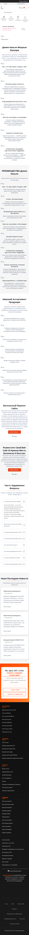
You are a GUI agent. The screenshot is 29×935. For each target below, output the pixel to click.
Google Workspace (6, 775)
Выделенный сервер (7, 752)
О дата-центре (6, 839)
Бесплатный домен (7, 820)
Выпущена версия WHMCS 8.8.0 (13, 640)
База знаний (5, 861)
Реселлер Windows (7, 722)
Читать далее (7, 606)
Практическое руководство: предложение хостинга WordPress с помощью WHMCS (14, 591)
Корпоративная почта (7, 771)
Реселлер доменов (7, 801)
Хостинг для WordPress (8, 716)
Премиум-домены (6, 810)
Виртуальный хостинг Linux (9, 710)
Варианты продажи (7, 858)
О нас (6, 904)
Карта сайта (21, 904)
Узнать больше (14, 469)
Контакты (22, 918)
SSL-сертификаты (6, 778)
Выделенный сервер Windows (9, 755)
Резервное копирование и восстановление (13, 849)
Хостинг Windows (6, 713)
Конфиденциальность (10, 918)
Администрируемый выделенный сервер (12, 758)
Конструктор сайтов (7, 787)
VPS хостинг (5, 742)
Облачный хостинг (7, 732)
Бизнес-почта (5, 768)
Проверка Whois (6, 813)
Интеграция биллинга (7, 855)
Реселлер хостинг (6, 719)
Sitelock (4, 781)
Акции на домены (6, 826)
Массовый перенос (7, 807)
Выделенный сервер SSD (8, 748)
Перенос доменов (6, 832)
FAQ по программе (7, 829)
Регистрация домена (7, 823)
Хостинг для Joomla (7, 728)
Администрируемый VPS (8, 745)
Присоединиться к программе (9, 865)
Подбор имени (5, 817)
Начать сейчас (14, 432)
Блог (12, 904)
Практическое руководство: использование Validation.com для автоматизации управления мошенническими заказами (14, 615)
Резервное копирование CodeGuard (11, 784)
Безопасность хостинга (8, 843)
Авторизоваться (21, 3)
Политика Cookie (14, 923)
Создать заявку (15, 689)
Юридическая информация (14, 913)
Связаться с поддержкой (15, 694)
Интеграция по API (7, 852)
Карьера (14, 908)
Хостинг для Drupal (7, 725)
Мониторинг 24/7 (6, 846)
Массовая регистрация (8, 804)
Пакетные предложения (8, 790)
